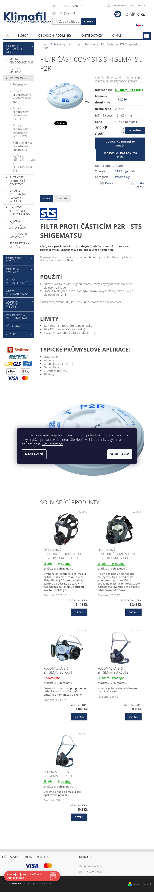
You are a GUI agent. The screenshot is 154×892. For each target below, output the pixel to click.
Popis (46, 198)
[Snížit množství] (123, 132)
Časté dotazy (91, 35)
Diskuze (62, 198)
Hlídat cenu (140, 185)
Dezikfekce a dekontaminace (17, 316)
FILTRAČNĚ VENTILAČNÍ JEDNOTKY (17, 180)
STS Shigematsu (126, 171)
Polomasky (17, 78)
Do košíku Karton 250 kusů (120, 155)
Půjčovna (13, 326)
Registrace (138, 5)
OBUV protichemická (17, 292)
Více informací (52, 444)
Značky (11, 334)
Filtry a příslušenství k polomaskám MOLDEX (22, 113)
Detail (79, 612)
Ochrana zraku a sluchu (12, 304)
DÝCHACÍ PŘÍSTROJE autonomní (18, 224)
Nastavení (34, 454)
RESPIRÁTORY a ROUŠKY (19, 245)
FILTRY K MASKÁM (15, 70)
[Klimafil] (25, 16)
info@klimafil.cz (92, 866)
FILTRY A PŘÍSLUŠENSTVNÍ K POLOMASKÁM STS (23, 163)
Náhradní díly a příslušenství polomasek (22, 146)
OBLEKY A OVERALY (12, 270)
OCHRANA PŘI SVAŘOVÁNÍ (18, 235)
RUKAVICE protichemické (17, 281)
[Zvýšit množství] (123, 129)
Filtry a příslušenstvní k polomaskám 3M (22, 96)
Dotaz (109, 183)
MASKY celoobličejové (21, 60)
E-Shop (22, 35)
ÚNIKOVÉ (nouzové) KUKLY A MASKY (19, 210)
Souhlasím (119, 454)
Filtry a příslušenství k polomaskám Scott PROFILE (22, 131)
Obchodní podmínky (54, 35)
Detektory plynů (13, 259)
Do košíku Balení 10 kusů (120, 143)
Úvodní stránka (8, 35)
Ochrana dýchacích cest (14, 48)
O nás (116, 35)
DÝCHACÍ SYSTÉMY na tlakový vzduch (17, 196)
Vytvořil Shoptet (142, 884)
